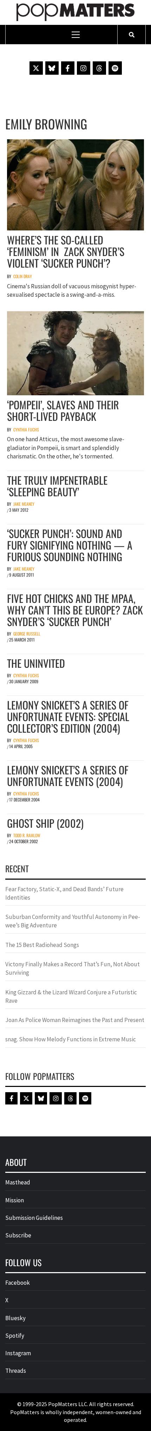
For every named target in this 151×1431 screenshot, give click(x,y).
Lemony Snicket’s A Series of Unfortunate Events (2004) (68, 775)
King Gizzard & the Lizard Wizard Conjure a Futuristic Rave (71, 996)
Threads (15, 1371)
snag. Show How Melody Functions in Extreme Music (70, 1039)
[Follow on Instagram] (83, 68)
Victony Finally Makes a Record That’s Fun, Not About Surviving (72, 968)
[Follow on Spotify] (115, 68)
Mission (14, 1200)
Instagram (18, 1353)
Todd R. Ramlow (26, 835)
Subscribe (18, 1235)
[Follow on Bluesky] (52, 68)
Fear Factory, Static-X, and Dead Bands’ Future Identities (64, 893)
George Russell (26, 634)
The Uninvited (36, 663)
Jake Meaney (23, 504)
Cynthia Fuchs (26, 429)
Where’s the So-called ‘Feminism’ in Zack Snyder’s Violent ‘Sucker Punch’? (65, 251)
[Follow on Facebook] (67, 68)
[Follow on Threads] (99, 68)
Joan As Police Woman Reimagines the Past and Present (74, 1020)
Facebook (17, 1282)
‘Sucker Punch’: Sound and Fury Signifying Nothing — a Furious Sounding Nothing (69, 544)
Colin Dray (22, 276)
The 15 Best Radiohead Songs (42, 945)
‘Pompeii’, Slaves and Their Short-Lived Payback (63, 410)
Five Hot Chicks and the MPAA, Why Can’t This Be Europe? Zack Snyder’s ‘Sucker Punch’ (75, 609)
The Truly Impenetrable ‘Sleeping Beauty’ (57, 485)
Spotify (14, 1335)
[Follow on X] (36, 68)
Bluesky (15, 1318)
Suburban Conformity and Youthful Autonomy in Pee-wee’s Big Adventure (72, 921)
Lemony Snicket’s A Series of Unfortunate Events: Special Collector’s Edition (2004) (68, 716)
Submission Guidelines (34, 1218)
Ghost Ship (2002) (45, 823)
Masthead (17, 1182)
